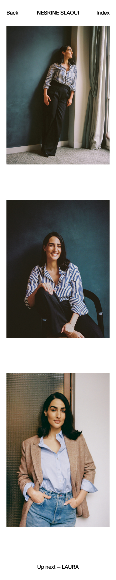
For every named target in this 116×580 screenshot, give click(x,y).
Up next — (58, 567)
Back (12, 13)
